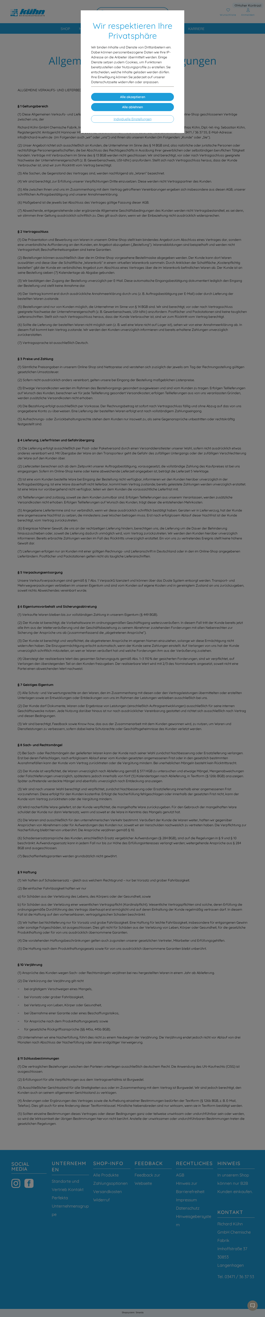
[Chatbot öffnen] (252, 1305)
